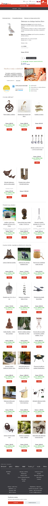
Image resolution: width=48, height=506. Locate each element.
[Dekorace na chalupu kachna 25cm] (11, 37)
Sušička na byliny (39, 114)
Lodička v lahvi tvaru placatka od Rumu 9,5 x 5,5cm (9, 224)
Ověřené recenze (39, 471)
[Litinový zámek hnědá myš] (9, 434)
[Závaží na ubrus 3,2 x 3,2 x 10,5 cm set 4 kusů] (37, 146)
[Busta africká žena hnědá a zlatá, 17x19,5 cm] (24, 220)
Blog (9, 473)
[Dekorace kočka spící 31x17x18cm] (9, 399)
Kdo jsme (24, 479)
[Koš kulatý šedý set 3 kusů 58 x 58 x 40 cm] (24, 364)
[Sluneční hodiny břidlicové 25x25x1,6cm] (9, 364)
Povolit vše (16, 502)
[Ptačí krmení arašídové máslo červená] (39, 261)
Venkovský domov (6, 18)
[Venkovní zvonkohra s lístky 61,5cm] (24, 295)
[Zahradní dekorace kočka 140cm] (39, 399)
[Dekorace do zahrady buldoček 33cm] (24, 261)
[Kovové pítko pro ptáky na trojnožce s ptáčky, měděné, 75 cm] (39, 330)
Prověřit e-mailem (31, 58)
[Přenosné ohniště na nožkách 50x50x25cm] (39, 364)
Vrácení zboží (23, 475)
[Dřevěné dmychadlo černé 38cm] (39, 295)
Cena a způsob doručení (24, 477)
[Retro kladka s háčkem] (9, 113)
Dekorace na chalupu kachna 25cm (32, 18)
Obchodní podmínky (39, 475)
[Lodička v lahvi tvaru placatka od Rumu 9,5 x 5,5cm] (9, 220)
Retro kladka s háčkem (9, 114)
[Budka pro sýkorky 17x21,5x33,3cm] (24, 399)
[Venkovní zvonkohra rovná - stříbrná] (24, 434)
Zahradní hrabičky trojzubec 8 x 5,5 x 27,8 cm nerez (39, 224)
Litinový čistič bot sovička (9, 262)
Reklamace (23, 473)
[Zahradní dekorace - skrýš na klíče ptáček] (9, 180)
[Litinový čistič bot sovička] (9, 261)
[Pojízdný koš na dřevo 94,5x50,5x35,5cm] (24, 180)
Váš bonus (33, 1)
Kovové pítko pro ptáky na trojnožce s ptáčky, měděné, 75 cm (39, 333)
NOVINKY (8, 471)
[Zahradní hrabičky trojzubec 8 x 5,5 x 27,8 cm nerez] (39, 220)
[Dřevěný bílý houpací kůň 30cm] (24, 113)
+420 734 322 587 (32, 3)
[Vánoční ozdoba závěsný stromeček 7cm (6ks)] (24, 330)
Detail (9, 129)
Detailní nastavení (32, 502)
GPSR (23, 481)
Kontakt (26, 1)
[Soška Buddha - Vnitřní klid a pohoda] (9, 330)
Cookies (39, 479)
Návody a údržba (24, 471)
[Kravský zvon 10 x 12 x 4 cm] (9, 295)
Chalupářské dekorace (17, 18)
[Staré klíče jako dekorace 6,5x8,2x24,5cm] (39, 434)
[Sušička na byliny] (39, 113)
